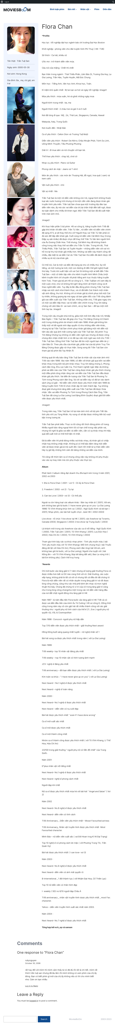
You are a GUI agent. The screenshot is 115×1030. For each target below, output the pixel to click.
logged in (33, 1001)
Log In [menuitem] (7, 2)
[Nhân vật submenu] (90, 9)
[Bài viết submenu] (76, 9)
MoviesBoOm (75, 1019)
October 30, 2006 (32, 963)
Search (44, 1019)
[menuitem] (2, 2)
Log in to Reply (31, 986)
